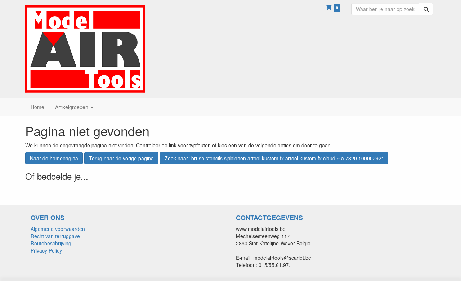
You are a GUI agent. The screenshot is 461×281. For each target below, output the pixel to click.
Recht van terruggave (55, 236)
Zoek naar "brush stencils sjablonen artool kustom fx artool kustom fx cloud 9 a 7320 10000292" (274, 158)
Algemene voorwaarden (58, 228)
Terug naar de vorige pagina (121, 158)
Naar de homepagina (54, 158)
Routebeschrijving (51, 243)
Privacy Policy (46, 250)
